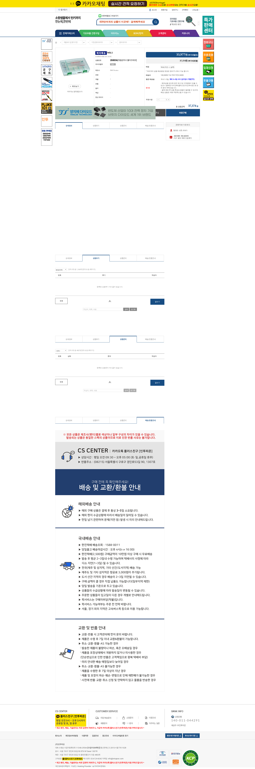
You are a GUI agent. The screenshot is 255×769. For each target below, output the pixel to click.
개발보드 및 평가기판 (70, 42)
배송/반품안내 (150, 126)
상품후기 (96, 126)
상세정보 (69, 126)
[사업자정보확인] (94, 748)
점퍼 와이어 (123, 42)
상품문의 (123, 126)
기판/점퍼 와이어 (97, 42)
